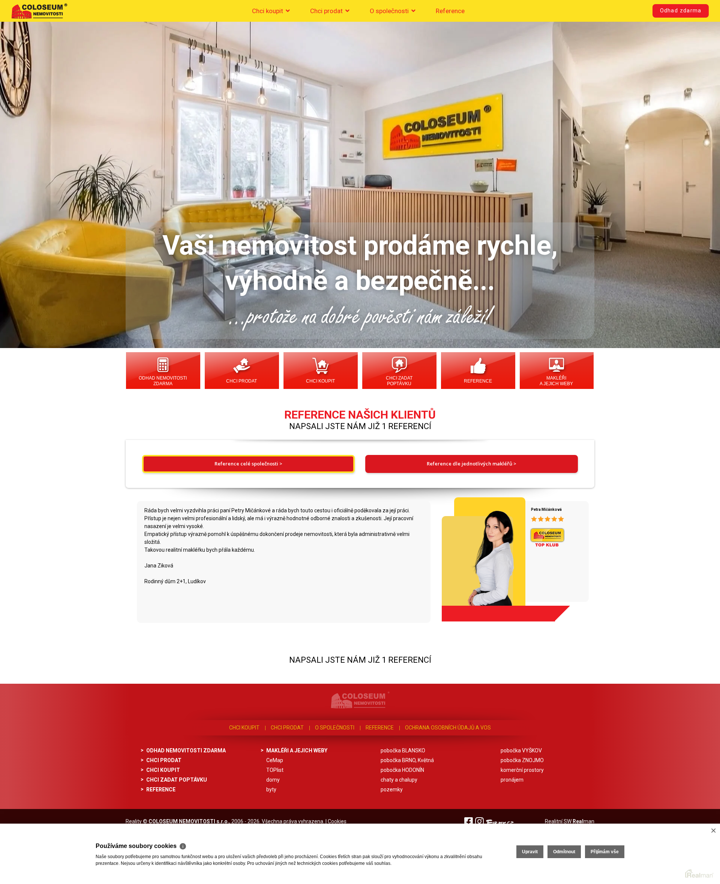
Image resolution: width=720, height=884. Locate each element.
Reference (450, 11)
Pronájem (512, 780)
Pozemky (392, 789)
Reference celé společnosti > (248, 463)
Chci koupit (268, 11)
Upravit (530, 851)
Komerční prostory (522, 770)
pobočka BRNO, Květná (407, 760)
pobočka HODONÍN (402, 770)
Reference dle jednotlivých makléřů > (471, 463)
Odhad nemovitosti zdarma (163, 380)
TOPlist (275, 770)
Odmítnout (564, 851)
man (583, 821)
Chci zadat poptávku (399, 380)
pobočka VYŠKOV (521, 750)
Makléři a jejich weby (556, 380)
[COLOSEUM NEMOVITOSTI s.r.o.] (39, 11)
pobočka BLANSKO (403, 750)
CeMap (274, 760)
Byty (271, 789)
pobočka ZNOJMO (522, 760)
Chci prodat (327, 11)
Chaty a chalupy (399, 780)
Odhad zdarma (680, 11)
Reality (134, 821)
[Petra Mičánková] (480, 557)
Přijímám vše (605, 851)
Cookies (337, 821)
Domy (273, 780)
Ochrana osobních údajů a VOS (448, 728)
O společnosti (390, 11)
